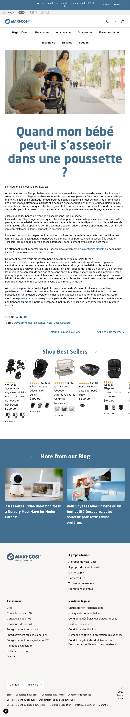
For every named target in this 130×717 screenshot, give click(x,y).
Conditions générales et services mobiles (92, 618)
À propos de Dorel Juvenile (84, 567)
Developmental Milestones (29, 323)
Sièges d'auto (19, 32)
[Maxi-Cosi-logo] (17, 21)
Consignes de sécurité (20, 624)
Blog (9, 608)
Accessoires (84, 32)
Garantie (12, 656)
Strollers (65, 323)
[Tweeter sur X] (17, 317)
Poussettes (42, 32)
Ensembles (48, 42)
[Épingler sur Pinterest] (25, 317)
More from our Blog (65, 456)
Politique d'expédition (19, 646)
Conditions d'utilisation (82, 629)
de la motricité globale (91, 249)
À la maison (63, 32)
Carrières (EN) (76, 572)
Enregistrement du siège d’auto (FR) (28, 640)
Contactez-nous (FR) (19, 618)
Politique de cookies (80, 624)
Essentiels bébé (109, 32)
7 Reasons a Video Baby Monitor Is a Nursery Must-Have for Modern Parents (33, 511)
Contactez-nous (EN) (19, 613)
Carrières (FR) (76, 578)
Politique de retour (18, 651)
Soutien (84, 42)
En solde (67, 42)
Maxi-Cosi (53, 323)
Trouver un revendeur (81, 583)
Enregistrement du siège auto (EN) (27, 635)
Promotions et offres (80, 589)
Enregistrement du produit (22, 629)
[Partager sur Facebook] (21, 317)
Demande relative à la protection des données (95, 635)
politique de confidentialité (84, 613)
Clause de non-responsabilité (85, 608)
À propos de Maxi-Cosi (82, 562)
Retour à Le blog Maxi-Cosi (65, 332)
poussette (24, 298)
